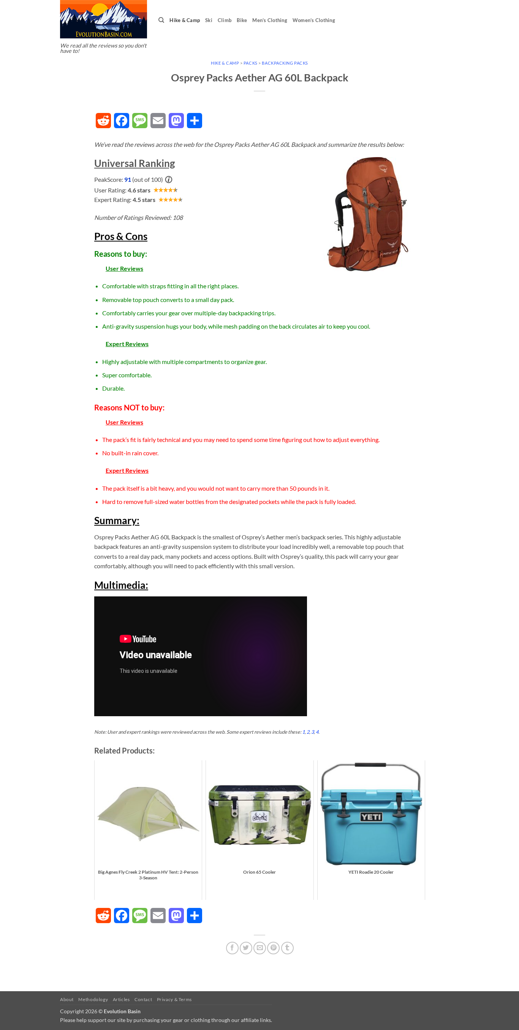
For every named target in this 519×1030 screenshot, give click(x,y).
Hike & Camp (184, 20)
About (67, 999)
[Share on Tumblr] (287, 948)
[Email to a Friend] (259, 948)
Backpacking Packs (285, 62)
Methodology (93, 999)
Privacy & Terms (174, 999)
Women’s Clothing (314, 20)
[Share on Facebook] (232, 948)
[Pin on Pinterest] (273, 948)
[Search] (161, 20)
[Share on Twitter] (246, 948)
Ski (208, 20)
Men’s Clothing (269, 20)
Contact (143, 999)
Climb (224, 20)
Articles (121, 999)
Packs (251, 62)
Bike (242, 20)
